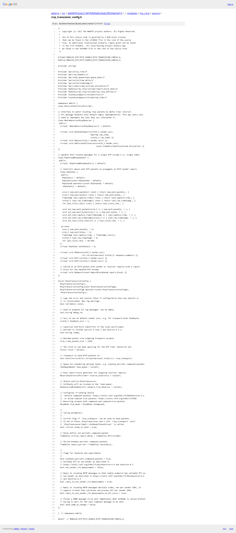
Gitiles (16, 528)
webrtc (55, 13)
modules (132, 13)
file (107, 24)
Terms (31, 528)
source (156, 13)
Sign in (230, 4)
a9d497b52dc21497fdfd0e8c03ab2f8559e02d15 (95, 13)
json (231, 528)
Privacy (24, 528)
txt (224, 528)
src (63, 13)
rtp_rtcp (145, 13)
